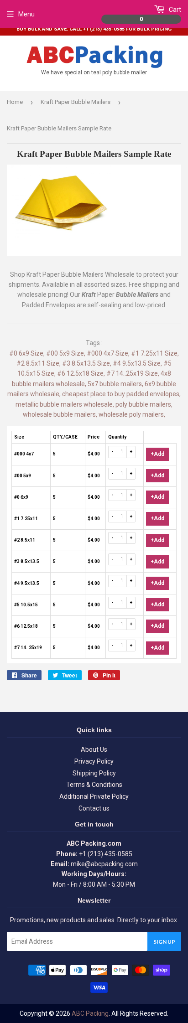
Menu (26, 14)
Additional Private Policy (94, 796)
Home (15, 101)
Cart (160, 14)
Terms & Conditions (94, 784)
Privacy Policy (94, 761)
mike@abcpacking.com (104, 864)
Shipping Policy (94, 773)
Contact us (94, 808)
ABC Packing (90, 1013)
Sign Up (164, 941)
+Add (157, 454)
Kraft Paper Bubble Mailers (75, 101)
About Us (94, 749)
